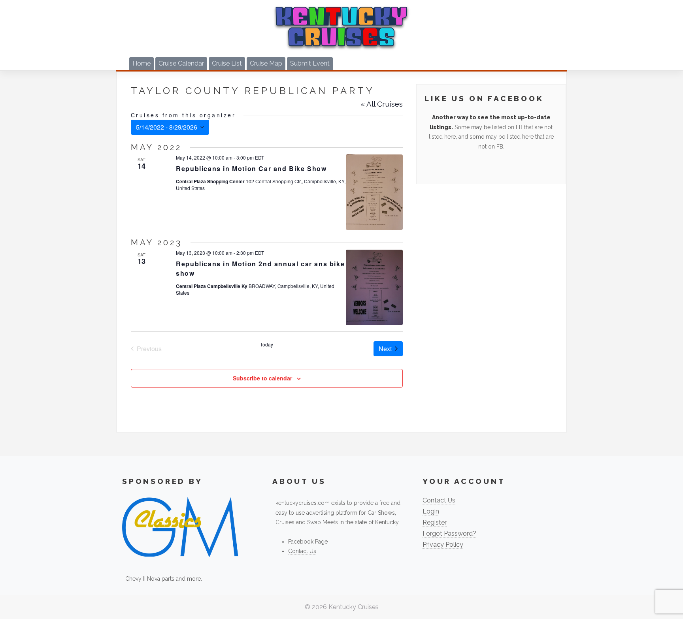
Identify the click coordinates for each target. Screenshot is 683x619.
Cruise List (227, 63)
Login (431, 511)
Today (266, 344)
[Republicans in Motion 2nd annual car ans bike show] (374, 287)
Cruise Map (266, 63)
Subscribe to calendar (262, 378)
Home (141, 63)
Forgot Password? (449, 533)
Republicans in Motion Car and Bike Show (251, 168)
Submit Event (310, 63)
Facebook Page (308, 541)
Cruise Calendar (181, 63)
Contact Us (302, 551)
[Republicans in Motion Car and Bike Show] (374, 192)
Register (435, 522)
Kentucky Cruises (353, 607)
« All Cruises (381, 104)
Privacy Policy (443, 544)
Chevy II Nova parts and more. (163, 579)
